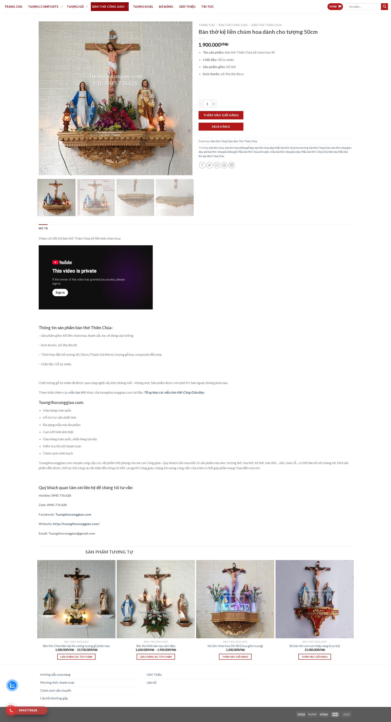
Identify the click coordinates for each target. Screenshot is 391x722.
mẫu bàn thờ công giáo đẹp (285, 151)
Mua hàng (221, 126)
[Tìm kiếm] (384, 6)
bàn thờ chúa (216, 147)
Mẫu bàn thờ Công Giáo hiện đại (319, 151)
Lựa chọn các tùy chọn (76, 656)
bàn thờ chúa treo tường (294, 147)
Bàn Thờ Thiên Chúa (267, 25)
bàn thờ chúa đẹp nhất (267, 147)
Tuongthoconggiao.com (73, 514)
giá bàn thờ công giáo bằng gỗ (220, 151)
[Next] (184, 98)
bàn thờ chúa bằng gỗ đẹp (239, 147)
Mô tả (43, 228)
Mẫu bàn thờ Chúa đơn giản (253, 151)
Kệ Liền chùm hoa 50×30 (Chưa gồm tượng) (235, 646)
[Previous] (47, 98)
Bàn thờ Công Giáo (233, 25)
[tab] (43, 228)
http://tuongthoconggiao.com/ (76, 524)
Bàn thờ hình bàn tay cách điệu (155, 646)
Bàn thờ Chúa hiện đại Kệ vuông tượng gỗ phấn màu (76, 646)
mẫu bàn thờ (77, 392)
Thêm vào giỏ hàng (221, 115)
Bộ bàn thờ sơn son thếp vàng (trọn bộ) (315, 646)
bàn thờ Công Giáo (319, 147)
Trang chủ (207, 25)
